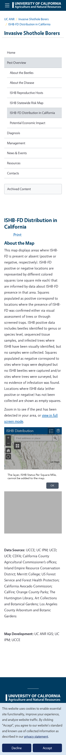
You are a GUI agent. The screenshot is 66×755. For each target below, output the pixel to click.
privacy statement (36, 736)
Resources (13, 163)
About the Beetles (21, 73)
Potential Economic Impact (27, 123)
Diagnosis (13, 133)
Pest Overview (16, 62)
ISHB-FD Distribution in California (32, 113)
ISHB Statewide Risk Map (26, 103)
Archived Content (19, 189)
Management (16, 143)
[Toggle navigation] (7, 5)
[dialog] (33, 729)
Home (11, 52)
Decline (17, 748)
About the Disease (22, 82)
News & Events (17, 153)
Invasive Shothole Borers (33, 19)
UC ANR (9, 19)
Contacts (13, 173)
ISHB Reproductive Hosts (26, 93)
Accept (47, 748)
